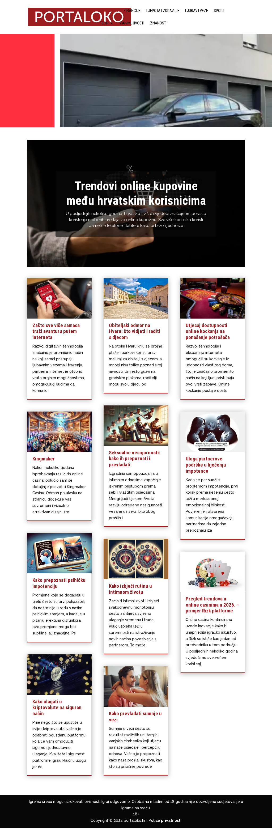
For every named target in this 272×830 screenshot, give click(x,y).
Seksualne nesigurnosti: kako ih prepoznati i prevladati (134, 459)
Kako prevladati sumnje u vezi (135, 716)
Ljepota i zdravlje (162, 11)
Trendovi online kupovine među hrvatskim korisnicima (136, 193)
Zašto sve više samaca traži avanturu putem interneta (56, 331)
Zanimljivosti (132, 23)
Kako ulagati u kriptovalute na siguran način (57, 707)
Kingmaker (43, 459)
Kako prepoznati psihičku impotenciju (59, 583)
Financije (132, 11)
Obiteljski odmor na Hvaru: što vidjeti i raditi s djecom (134, 331)
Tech (104, 23)
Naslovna (109, 11)
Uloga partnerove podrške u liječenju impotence (206, 465)
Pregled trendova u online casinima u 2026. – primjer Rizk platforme (212, 605)
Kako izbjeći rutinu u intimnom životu (130, 589)
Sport (219, 11)
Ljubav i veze (196, 11)
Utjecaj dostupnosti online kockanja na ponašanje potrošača (208, 331)
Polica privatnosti (164, 820)
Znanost (158, 23)
